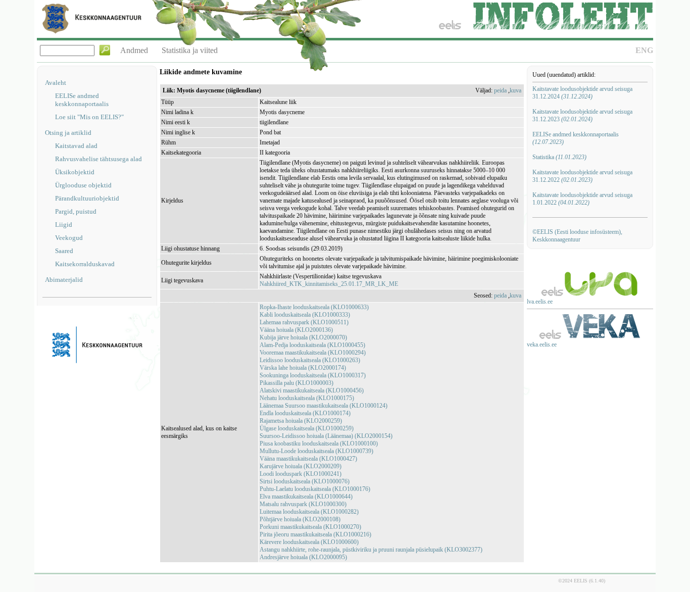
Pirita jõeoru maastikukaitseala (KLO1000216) (315, 534)
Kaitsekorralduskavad (85, 264)
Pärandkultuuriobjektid (87, 198)
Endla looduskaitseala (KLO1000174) (305, 413)
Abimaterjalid (64, 279)
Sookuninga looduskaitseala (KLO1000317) (313, 375)
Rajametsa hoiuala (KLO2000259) (301, 420)
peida (500, 90)
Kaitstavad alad (76, 146)
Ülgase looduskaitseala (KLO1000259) (307, 428)
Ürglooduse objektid (83, 185)
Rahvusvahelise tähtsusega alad (98, 159)
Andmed (134, 50)
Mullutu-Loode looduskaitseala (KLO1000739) (316, 451)
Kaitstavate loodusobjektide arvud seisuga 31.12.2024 (582, 92)
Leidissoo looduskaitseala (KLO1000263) (310, 360)
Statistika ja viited (190, 50)
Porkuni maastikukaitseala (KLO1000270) (310, 526)
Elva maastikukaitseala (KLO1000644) (306, 496)
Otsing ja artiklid (68, 132)
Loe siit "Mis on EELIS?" (89, 117)
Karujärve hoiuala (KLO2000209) (300, 466)
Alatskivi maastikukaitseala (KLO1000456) (312, 390)
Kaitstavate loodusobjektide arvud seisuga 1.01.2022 (582, 198)
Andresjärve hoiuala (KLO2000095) (303, 557)
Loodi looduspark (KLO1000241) (300, 473)
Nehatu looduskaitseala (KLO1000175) (307, 398)
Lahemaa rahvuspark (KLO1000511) (304, 322)
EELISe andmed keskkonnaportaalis (82, 100)
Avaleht (55, 82)
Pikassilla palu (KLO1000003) (296, 382)
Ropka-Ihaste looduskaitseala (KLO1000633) (314, 307)
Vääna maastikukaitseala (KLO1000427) (308, 458)
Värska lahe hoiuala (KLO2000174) (303, 367)
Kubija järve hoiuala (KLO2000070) (303, 337)
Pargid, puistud (75, 211)
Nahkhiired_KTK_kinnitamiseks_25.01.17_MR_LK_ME (329, 283)
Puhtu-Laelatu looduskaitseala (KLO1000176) (315, 488)
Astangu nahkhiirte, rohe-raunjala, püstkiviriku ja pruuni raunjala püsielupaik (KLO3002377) (371, 549)
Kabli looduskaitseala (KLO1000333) (305, 314)
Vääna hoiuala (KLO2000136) (296, 329)
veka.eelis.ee (542, 344)
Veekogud (69, 237)
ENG (644, 50)
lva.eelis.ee (540, 301)
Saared (64, 251)
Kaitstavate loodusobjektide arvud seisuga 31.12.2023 (582, 115)
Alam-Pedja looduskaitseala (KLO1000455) (312, 345)
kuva (515, 90)
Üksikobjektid (74, 172)
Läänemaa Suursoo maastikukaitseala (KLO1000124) (323, 405)
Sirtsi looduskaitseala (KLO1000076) (305, 481)
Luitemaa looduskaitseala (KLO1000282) (309, 511)
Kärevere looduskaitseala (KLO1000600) (309, 542)
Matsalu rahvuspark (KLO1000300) (303, 504)
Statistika (559, 157)
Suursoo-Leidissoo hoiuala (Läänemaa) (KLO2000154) (326, 435)
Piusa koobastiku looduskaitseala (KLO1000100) (319, 443)
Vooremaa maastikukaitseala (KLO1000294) (313, 352)
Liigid (63, 224)
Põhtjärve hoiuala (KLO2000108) (300, 519)
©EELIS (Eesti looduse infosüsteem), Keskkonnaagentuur (577, 235)
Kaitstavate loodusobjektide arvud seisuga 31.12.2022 (582, 176)
